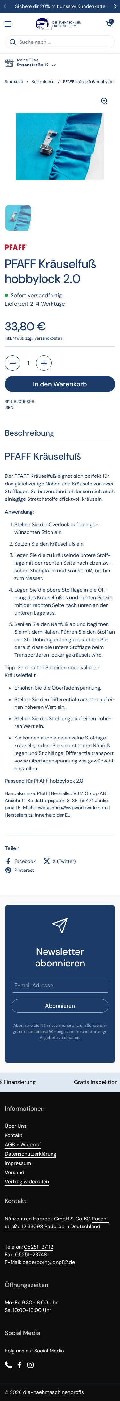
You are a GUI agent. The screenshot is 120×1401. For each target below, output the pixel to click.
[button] (108, 24)
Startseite (14, 81)
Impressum (18, 1163)
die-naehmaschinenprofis (53, 1392)
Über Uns (16, 1126)
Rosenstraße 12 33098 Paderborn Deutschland (57, 1222)
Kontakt (13, 1135)
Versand (14, 1172)
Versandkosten (48, 338)
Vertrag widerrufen (27, 1181)
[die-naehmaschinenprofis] (58, 24)
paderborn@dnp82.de (48, 1262)
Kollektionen (43, 81)
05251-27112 (38, 1246)
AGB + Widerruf (23, 1144)
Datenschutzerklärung (30, 1153)
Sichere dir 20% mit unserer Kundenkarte (60, 6)
